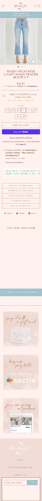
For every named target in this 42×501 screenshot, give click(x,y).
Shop (20, 460)
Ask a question (21, 206)
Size (21, 106)
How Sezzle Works (21, 196)
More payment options (21, 137)
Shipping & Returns (21, 191)
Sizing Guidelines (21, 186)
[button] (21, 86)
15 (24, 116)
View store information (14, 162)
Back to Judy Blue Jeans (22, 292)
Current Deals (21, 201)
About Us (20, 475)
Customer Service (20, 467)
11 (34, 110)
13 (18, 116)
